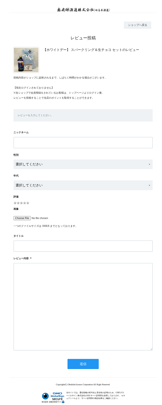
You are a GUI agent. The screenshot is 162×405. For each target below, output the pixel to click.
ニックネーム (21, 132)
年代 (16, 175)
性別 (16, 154)
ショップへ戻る (137, 25)
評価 (16, 196)
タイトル (19, 235)
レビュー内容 (21, 258)
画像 (16, 208)
